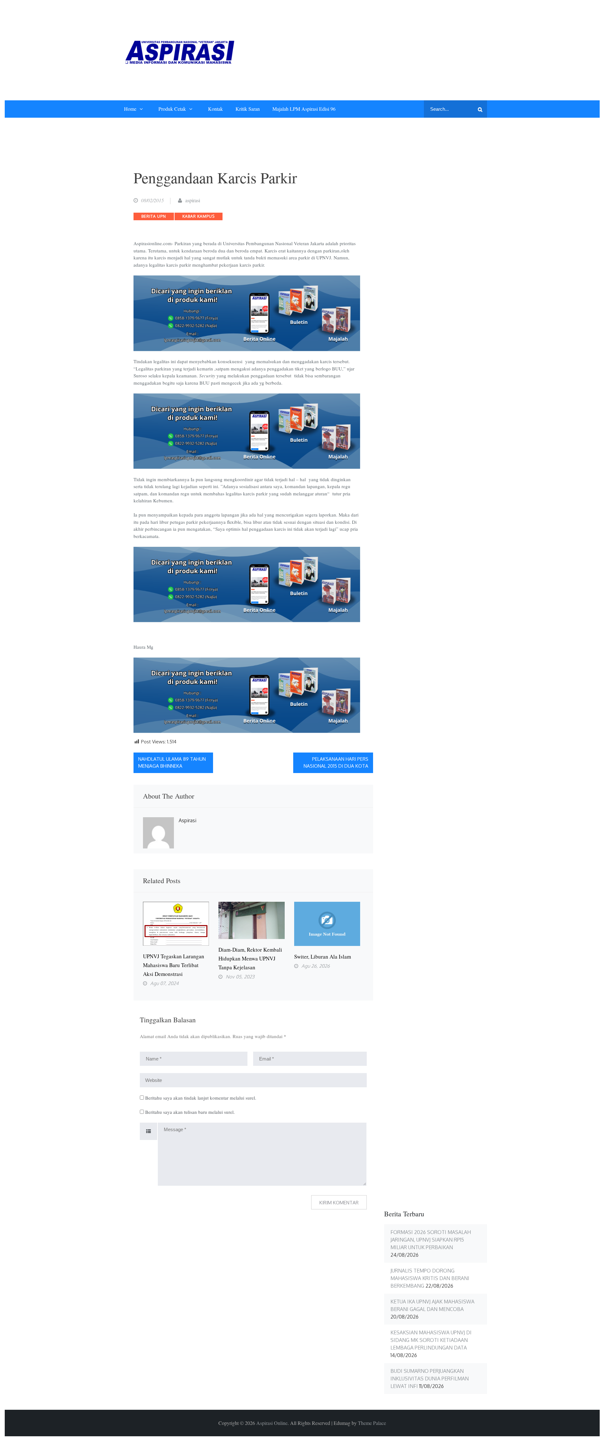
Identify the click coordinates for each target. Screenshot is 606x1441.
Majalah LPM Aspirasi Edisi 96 (304, 108)
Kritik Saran (247, 108)
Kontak (215, 108)
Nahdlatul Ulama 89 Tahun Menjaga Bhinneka (172, 762)
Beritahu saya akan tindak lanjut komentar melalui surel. (200, 1098)
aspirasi (192, 200)
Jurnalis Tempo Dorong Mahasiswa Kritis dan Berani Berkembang (429, 1278)
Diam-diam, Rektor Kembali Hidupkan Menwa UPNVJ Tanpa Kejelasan (250, 958)
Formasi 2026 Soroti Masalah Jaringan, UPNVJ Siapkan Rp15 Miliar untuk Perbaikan (430, 1239)
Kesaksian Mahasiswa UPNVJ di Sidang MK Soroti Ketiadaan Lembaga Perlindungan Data (431, 1340)
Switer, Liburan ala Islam (322, 956)
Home (130, 108)
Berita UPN (153, 216)
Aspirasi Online (272, 1423)
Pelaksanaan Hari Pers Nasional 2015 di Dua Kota (336, 762)
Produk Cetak (172, 108)
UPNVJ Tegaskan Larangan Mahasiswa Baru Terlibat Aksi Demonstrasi (173, 965)
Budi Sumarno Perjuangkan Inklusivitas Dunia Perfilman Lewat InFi (429, 1378)
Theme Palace (372, 1423)
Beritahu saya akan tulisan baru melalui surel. (190, 1112)
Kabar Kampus (198, 216)
